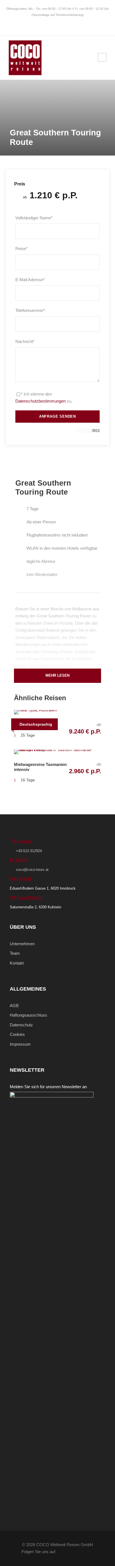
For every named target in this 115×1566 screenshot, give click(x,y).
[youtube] (66, 23)
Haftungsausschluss (28, 1015)
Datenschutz (21, 1024)
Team (15, 953)
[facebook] (41, 23)
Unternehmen (22, 943)
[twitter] (57, 23)
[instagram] (74, 23)
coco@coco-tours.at (32, 869)
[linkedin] (49, 23)
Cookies (17, 1034)
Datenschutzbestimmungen (40, 401)
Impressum (20, 1044)
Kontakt (17, 963)
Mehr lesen (57, 676)
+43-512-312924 (29, 851)
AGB (14, 1005)
